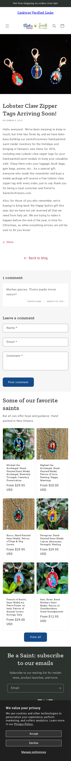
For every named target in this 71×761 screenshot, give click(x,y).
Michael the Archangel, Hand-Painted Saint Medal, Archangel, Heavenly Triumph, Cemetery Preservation (19, 473)
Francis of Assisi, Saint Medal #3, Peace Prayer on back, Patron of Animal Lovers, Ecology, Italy (17, 607)
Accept (33, 733)
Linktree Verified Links (35, 13)
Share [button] (9, 242)
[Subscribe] (60, 688)
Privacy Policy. (23, 724)
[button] (7, 26)
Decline (33, 743)
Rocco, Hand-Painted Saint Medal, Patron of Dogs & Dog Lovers (19, 540)
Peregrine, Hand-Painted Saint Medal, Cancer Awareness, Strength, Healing (52, 540)
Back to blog (38, 258)
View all (35, 637)
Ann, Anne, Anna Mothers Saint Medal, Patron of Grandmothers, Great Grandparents (51, 605)
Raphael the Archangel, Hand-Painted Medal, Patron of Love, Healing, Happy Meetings (50, 473)
